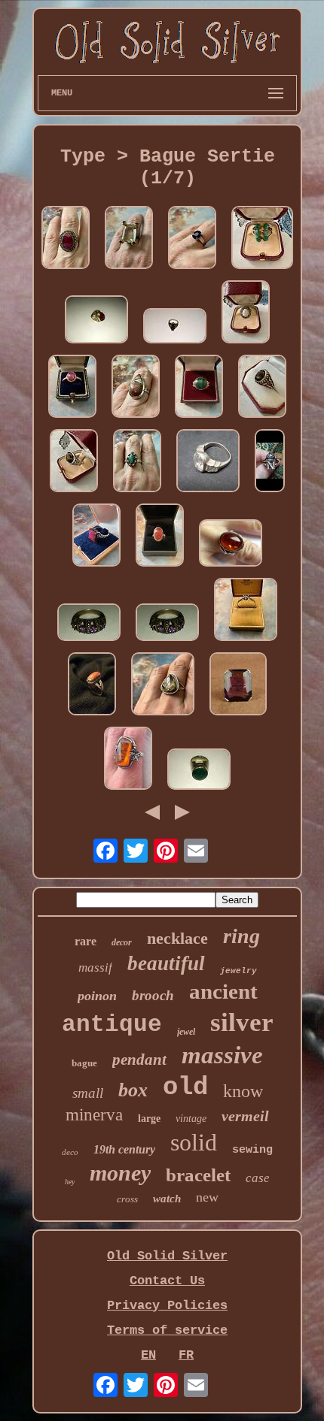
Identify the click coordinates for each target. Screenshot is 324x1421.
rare (85, 941)
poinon (97, 995)
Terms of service (167, 1330)
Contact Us (167, 1281)
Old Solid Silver (167, 1256)
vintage (191, 1118)
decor (122, 942)
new (207, 1197)
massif (95, 967)
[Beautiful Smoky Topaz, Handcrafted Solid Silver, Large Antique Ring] (262, 388)
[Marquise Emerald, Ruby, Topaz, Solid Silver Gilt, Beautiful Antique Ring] (137, 462)
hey (70, 1182)
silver (242, 1022)
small (87, 1093)
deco (70, 1151)
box (133, 1090)
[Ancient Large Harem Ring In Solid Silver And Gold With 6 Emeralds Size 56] (262, 239)
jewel (186, 1031)
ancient (223, 991)
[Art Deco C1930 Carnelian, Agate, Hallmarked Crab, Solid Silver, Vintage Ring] (160, 537)
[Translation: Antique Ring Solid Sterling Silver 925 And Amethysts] (167, 624)
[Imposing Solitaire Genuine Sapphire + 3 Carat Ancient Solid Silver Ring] (192, 239)
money (120, 1172)
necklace (177, 938)
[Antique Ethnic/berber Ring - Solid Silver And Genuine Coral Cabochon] (92, 686)
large (149, 1118)
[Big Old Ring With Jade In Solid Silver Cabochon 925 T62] (199, 771)
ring (241, 936)
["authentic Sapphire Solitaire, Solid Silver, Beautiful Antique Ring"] (245, 611)
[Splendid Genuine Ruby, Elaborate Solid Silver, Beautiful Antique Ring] (96, 537)
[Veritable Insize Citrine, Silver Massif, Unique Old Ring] (162, 686)
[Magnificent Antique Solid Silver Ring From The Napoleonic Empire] (270, 462)
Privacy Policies (167, 1306)
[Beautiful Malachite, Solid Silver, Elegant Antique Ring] (199, 388)
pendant (139, 1060)
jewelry (238, 970)
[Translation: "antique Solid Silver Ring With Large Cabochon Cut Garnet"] (96, 321)
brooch (153, 995)
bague (84, 1063)
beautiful (166, 963)
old (185, 1087)
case (258, 1178)
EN (148, 1355)
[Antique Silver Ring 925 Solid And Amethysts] (88, 624)
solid (193, 1142)
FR (186, 1355)
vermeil (245, 1116)
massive (222, 1055)
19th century (124, 1149)
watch (167, 1199)
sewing (252, 1150)
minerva (94, 1114)
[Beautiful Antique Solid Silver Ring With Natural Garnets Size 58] (174, 327)
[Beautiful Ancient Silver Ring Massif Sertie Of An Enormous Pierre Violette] (238, 686)
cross (127, 1199)
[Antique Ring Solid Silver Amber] (128, 760)
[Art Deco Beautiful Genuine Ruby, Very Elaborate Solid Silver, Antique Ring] (65, 239)
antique (112, 1024)
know (243, 1091)
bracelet (198, 1175)
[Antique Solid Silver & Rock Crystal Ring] (208, 462)
